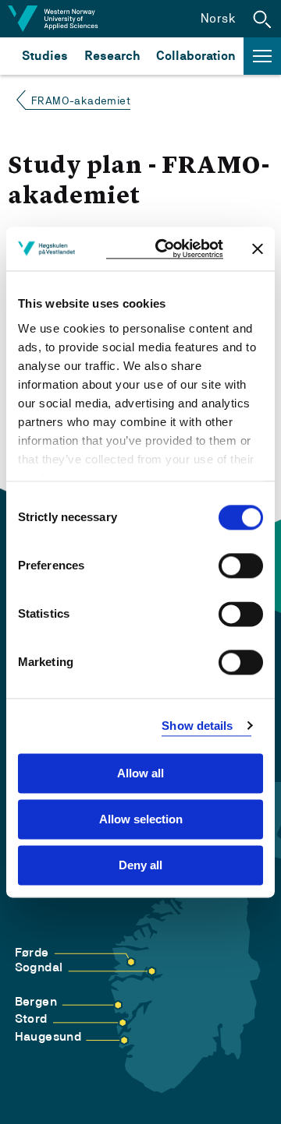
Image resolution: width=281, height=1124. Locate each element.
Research (112, 55)
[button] (262, 18)
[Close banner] (257, 248)
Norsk (218, 18)
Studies (45, 55)
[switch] (241, 565)
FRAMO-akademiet (80, 100)
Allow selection (141, 819)
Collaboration (196, 55)
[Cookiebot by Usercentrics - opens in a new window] (164, 248)
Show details (197, 725)
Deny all (140, 865)
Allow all (140, 773)
